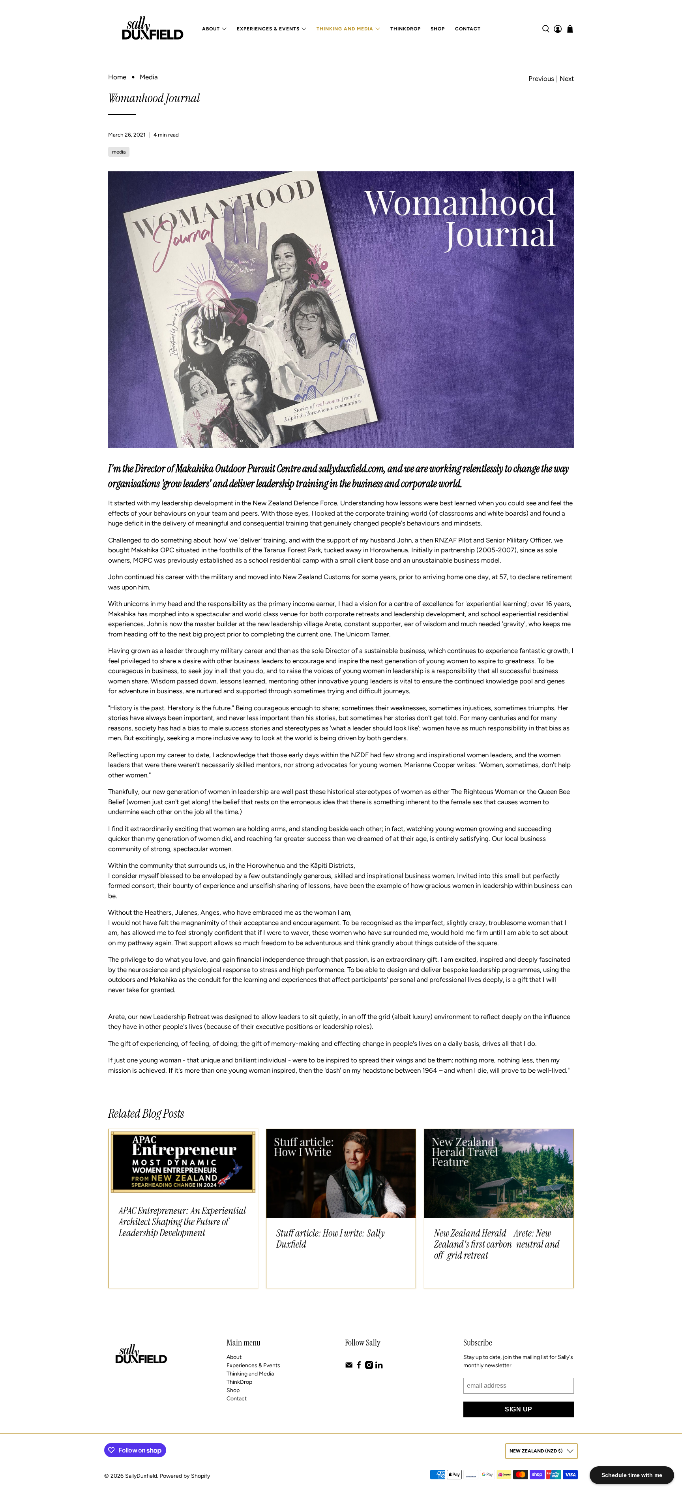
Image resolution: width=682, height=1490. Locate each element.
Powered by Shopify (185, 1476)
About (211, 29)
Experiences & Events (268, 29)
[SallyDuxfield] (152, 29)
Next (567, 78)
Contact (468, 29)
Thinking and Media (345, 29)
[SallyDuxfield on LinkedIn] (379, 1367)
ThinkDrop (405, 29)
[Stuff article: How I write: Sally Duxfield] (341, 1173)
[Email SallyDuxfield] (349, 1367)
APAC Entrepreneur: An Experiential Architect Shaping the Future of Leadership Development (182, 1221)
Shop (438, 29)
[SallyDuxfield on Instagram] (369, 1367)
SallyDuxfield (141, 1476)
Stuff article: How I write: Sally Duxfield (330, 1239)
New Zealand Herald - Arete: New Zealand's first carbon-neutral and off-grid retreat (497, 1244)
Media (149, 77)
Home (117, 77)
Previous (541, 78)
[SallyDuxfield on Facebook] (359, 1367)
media (119, 152)
